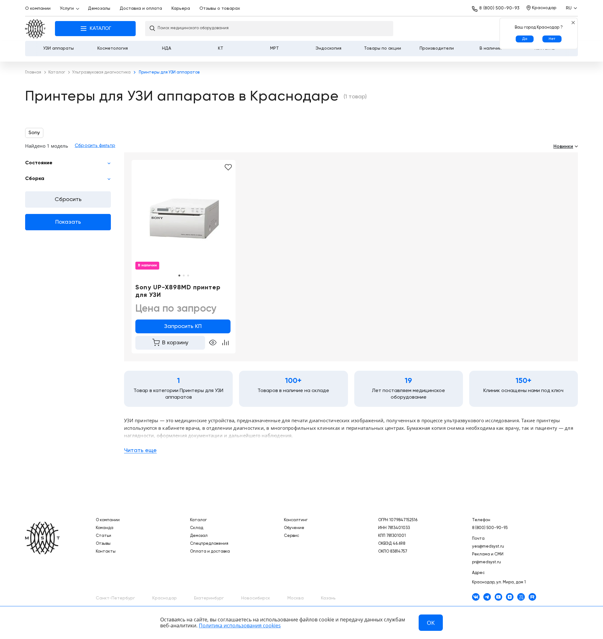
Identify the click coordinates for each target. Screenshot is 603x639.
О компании (38, 8)
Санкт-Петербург (115, 598)
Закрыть (573, 22)
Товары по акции (382, 48)
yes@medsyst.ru (488, 546)
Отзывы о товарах (219, 8)
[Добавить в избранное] (228, 167)
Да (524, 39)
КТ (220, 48)
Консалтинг (295, 520)
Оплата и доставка (210, 551)
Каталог (198, 520)
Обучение (294, 528)
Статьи (103, 536)
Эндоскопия (328, 48)
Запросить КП (183, 326)
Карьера (180, 8)
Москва (295, 598)
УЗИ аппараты (58, 48)
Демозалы (99, 8)
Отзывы (103, 544)
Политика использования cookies (240, 625)
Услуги (67, 8)
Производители (437, 48)
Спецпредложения (209, 544)
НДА (166, 48)
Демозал (199, 536)
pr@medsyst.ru (486, 562)
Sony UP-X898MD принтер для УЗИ (177, 291)
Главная (35, 28)
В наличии (491, 48)
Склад (196, 528)
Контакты (106, 551)
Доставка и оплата (141, 8)
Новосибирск (255, 598)
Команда (104, 528)
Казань (328, 598)
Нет (552, 39)
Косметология (112, 48)
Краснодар (164, 598)
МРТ (274, 48)
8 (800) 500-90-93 (499, 8)
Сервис (291, 536)
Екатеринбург (209, 598)
